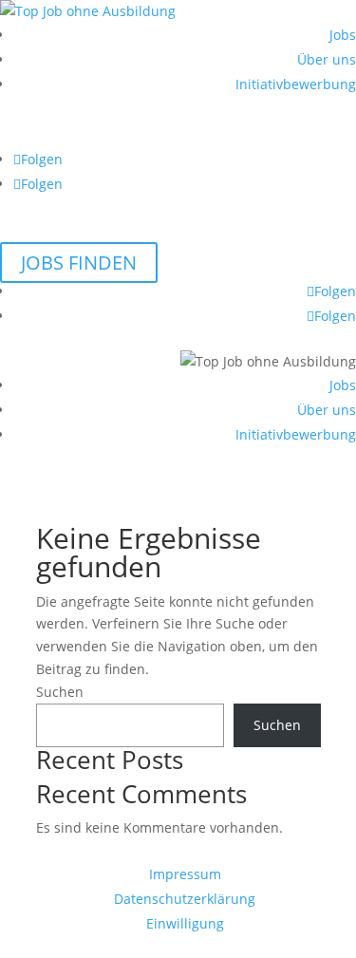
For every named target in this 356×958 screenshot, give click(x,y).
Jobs (342, 35)
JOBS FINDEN (79, 262)
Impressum (185, 874)
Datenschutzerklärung (184, 899)
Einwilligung (185, 923)
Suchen (60, 692)
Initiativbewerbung (295, 84)
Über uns (326, 59)
